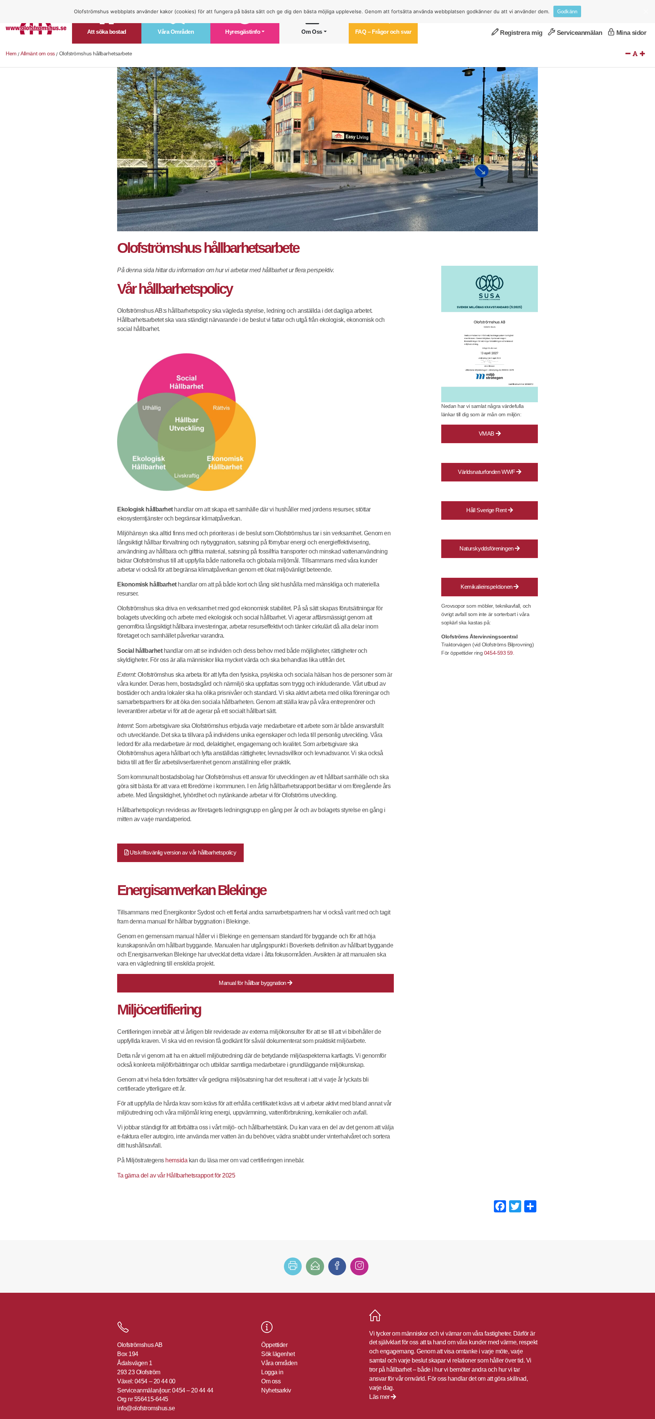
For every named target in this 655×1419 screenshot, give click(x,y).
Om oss (270, 1381)
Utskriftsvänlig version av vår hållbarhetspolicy (182, 852)
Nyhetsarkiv (276, 1390)
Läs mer (380, 1397)
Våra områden (279, 1363)
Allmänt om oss (37, 53)
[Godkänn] (645, 11)
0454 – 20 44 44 (192, 1390)
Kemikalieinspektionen (487, 586)
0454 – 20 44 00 (155, 1381)
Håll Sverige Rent (487, 510)
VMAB (487, 433)
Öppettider (274, 1345)
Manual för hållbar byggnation (253, 983)
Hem (11, 53)
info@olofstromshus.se (146, 1408)
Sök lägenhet (278, 1354)
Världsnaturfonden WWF (487, 472)
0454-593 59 (498, 653)
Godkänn (567, 11)
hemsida (176, 1160)
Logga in (272, 1372)
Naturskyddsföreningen (487, 548)
